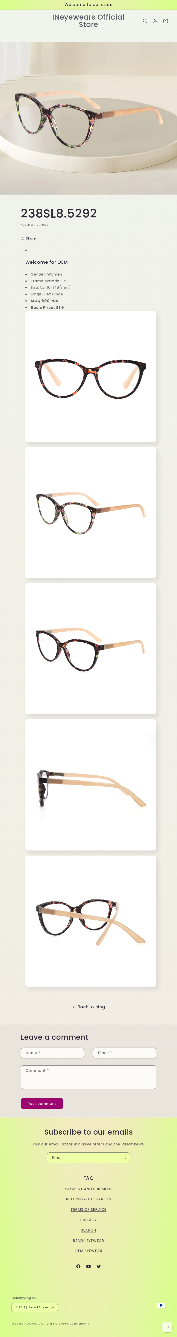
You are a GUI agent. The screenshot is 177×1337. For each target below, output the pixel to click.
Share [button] (31, 238)
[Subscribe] (125, 1157)
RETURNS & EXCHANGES (88, 1199)
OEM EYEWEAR (88, 1250)
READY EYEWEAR (88, 1240)
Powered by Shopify (75, 1323)
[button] (10, 21)
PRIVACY (88, 1220)
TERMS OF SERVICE (88, 1209)
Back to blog (91, 1007)
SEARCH (88, 1230)
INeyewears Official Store (42, 1323)
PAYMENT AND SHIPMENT (88, 1189)
